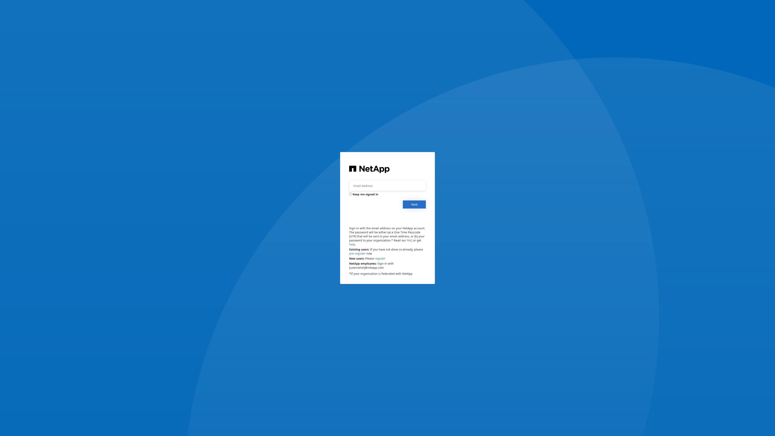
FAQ (409, 240)
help (352, 244)
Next (414, 204)
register (380, 258)
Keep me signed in (365, 194)
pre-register (357, 253)
